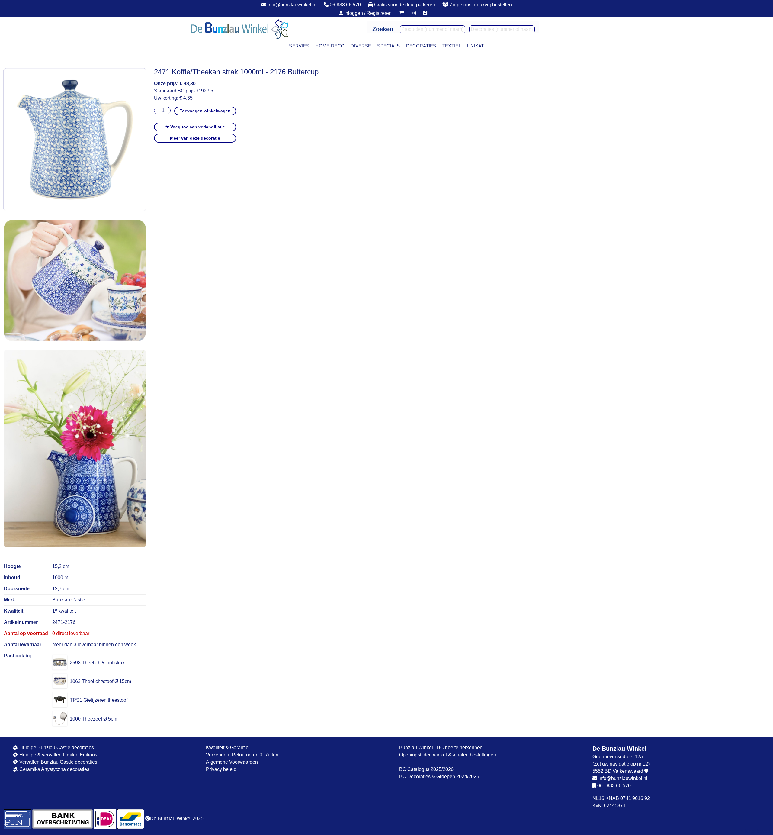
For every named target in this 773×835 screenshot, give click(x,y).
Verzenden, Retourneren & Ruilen (242, 754)
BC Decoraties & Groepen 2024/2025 (439, 776)
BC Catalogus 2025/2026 (426, 769)
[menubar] (386, 46)
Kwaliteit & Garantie (227, 747)
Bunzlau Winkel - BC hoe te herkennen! (441, 747)
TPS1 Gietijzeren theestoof (98, 700)
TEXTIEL (451, 45)
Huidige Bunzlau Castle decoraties (56, 747)
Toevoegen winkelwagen (205, 110)
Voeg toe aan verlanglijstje (195, 126)
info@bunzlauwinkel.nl (291, 4)
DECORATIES (421, 45)
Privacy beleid (221, 769)
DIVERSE (361, 45)
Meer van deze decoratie (195, 138)
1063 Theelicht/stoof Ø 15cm (100, 681)
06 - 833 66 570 (614, 785)
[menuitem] (299, 46)
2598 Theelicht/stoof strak (97, 662)
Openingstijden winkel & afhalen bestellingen (447, 754)
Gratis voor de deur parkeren (404, 4)
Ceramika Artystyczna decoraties (53, 769)
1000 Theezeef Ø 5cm (93, 718)
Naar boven (757, 831)
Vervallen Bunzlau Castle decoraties (57, 762)
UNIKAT (475, 45)
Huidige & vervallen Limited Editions (57, 754)
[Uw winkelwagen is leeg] (401, 13)
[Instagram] (414, 13)
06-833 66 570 (345, 4)
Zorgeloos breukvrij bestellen (480, 4)
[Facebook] (425, 13)
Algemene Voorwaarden (232, 762)
